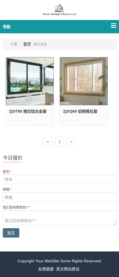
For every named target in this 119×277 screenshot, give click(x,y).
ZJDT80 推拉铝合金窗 (27, 111)
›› (71, 142)
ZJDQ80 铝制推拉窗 (80, 111)
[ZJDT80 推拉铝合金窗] (30, 81)
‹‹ (48, 142)
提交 (11, 233)
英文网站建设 (67, 269)
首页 (27, 44)
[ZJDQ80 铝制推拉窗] (84, 81)
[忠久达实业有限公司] (59, 13)
